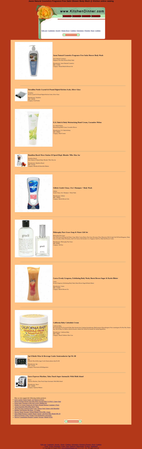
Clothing (73, 31)
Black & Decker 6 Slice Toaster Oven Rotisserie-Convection (32, 415)
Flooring (87, 31)
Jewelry (58, 31)
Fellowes (72, 446)
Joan (67, 446)
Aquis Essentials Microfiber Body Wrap (26, 407)
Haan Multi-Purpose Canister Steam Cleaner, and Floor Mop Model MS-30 (37, 414)
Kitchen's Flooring (85, 444)
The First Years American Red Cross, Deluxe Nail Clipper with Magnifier (36, 408)
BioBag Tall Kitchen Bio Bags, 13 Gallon (27, 410)
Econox (87, 446)
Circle (46, 446)
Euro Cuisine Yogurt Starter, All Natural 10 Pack (29, 400)
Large (63, 446)
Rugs (92, 31)
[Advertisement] (71, 434)
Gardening (51, 31)
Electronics (80, 31)
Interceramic (80, 446)
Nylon (51, 446)
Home (62, 444)
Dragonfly (57, 446)
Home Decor (65, 31)
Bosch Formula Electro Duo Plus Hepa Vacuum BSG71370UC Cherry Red (37, 401)
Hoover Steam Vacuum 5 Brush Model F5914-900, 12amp (32, 412)
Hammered (94, 446)
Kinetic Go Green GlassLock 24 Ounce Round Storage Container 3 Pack (36, 405)
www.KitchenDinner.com (69, 448)
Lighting (97, 31)
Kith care (44, 31)
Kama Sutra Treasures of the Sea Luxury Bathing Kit (30, 403)
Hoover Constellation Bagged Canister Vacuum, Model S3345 (33, 417)
